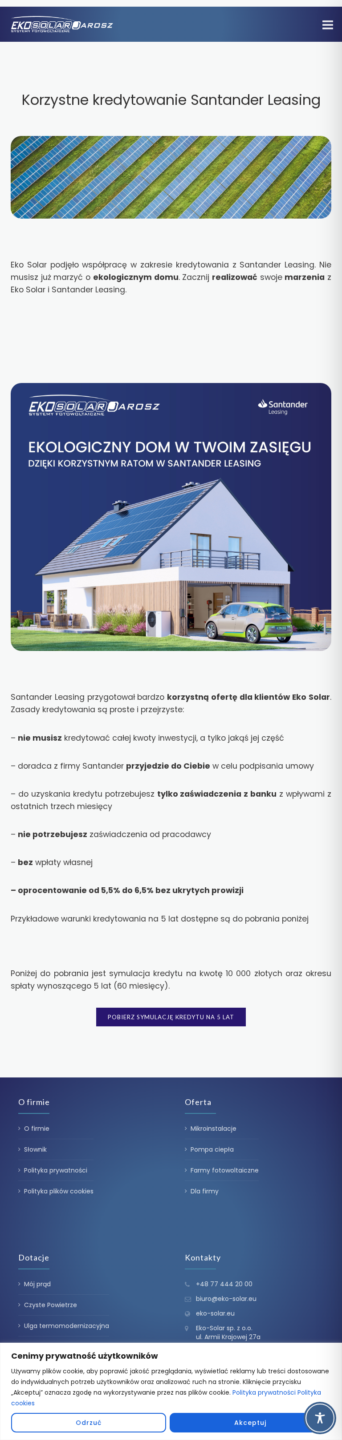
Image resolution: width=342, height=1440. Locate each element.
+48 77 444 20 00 (224, 1284)
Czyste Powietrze (50, 1304)
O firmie (36, 1128)
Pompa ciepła (212, 1149)
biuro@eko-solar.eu (226, 1298)
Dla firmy (205, 1191)
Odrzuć (89, 1422)
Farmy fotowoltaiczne (225, 1170)
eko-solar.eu (215, 1313)
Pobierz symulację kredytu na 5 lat (171, 1017)
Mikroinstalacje (213, 1128)
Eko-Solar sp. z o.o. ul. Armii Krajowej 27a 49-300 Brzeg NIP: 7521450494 (228, 1341)
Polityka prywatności (264, 1392)
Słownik (35, 1149)
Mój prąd (37, 1284)
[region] (171, 1391)
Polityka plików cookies (59, 1191)
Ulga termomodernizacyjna (66, 1325)
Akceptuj (250, 1422)
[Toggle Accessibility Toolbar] (320, 1418)
